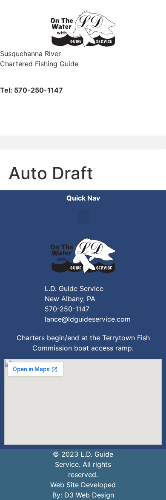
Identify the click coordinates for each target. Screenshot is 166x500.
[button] (83, 143)
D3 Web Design (89, 495)
